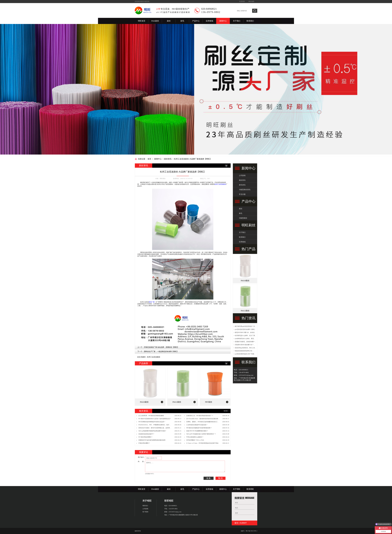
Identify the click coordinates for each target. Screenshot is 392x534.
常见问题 (242, 194)
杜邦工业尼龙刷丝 (220, 184)
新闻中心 (223, 21)
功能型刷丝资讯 (244, 189)
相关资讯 (143, 411)
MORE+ (226, 411)
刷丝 (169, 21)
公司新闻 (242, 175)
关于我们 (236, 21)
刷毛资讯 (242, 185)
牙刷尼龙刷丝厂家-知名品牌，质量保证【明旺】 (161, 347)
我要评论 (143, 452)
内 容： (141, 461)
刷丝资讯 (168, 159)
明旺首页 (141, 21)
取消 (220, 478)
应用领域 (209, 21)
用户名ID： (141, 457)
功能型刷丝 (243, 218)
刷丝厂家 (152, 302)
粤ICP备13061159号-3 (251, 531)
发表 (208, 478)
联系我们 (250, 21)
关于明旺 (236, 489)
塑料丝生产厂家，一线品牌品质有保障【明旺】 (161, 351)
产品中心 (196, 21)
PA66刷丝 (155, 21)
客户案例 (145, 512)
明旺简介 (145, 505)
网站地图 (251, 1)
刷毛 (182, 21)
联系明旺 (242, 1)
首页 (149, 159)
